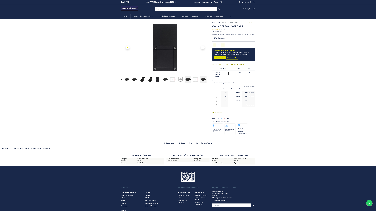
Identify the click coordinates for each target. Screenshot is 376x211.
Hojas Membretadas (127, 195)
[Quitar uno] (214, 45)
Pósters (123, 203)
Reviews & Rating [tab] (205, 143)
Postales (147, 195)
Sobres (123, 200)
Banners (123, 210)
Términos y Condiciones (220, 121)
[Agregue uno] (223, 45)
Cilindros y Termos (201, 195)
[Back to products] (252, 22)
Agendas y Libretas (184, 195)
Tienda (218, 22)
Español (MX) (125, 2)
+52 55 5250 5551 (220, 200)
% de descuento (249, 92)
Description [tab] (170, 143)
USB (179, 198)
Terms (216, 2)
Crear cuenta (232, 58)
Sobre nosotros (207, 2)
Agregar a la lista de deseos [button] (234, 64)
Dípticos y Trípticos (150, 200)
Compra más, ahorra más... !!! (224, 83)
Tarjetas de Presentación (128, 192)
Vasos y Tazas (199, 192)
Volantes (147, 198)
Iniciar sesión (220, 58)
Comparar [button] (218, 113)
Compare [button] (218, 64)
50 (226, 105)
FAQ (221, 2)
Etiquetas (148, 192)
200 (226, 96)
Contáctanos (197, 2)
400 (226, 92)
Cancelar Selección (249, 87)
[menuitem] (125, 16)
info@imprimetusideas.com (223, 198)
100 (226, 100)
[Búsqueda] (219, 9)
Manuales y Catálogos (151, 203)
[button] (230, 16)
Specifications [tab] (187, 143)
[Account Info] (254, 9)
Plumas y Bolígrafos (184, 192)
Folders (123, 198)
